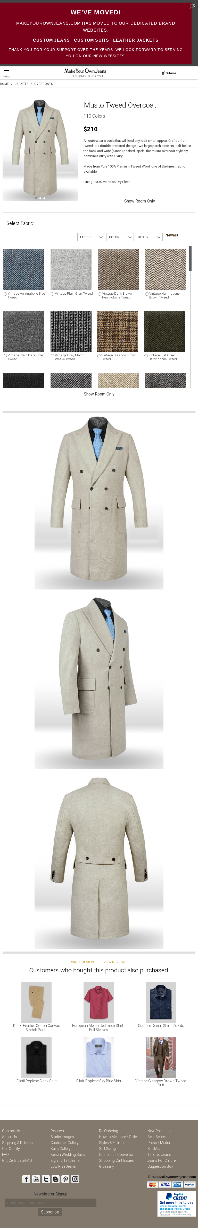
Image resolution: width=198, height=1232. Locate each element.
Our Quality (11, 1149)
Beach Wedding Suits (68, 1154)
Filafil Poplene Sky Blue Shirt (98, 1081)
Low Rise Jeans (63, 1166)
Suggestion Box (160, 1166)
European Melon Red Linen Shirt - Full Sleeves (98, 1028)
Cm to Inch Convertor (116, 1154)
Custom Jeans (51, 40)
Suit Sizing (107, 1149)
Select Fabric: (20, 223)
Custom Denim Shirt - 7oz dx (161, 1026)
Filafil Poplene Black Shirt (36, 1081)
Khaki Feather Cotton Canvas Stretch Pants (36, 1028)
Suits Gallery (61, 1149)
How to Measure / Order (118, 1137)
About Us (9, 1137)
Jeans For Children (162, 1160)
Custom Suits (91, 40)
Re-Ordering (108, 1131)
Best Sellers (156, 1137)
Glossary (106, 1166)
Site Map (154, 1149)
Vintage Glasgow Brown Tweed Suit (160, 1083)
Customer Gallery (65, 1143)
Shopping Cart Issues (116, 1160)
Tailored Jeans (159, 1154)
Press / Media (158, 1143)
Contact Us (11, 1131)
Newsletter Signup (51, 1194)
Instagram (75, 1179)
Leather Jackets (136, 40)
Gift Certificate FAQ (17, 1160)
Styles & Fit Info (111, 1143)
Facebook (26, 1179)
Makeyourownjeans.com (177, 1177)
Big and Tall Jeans (65, 1160)
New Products (159, 1131)
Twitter (46, 1179)
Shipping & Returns (17, 1143)
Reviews (57, 1131)
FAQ (5, 1154)
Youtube (36, 1179)
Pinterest (65, 1179)
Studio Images (62, 1137)
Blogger (55, 1179)
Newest (172, 235)
